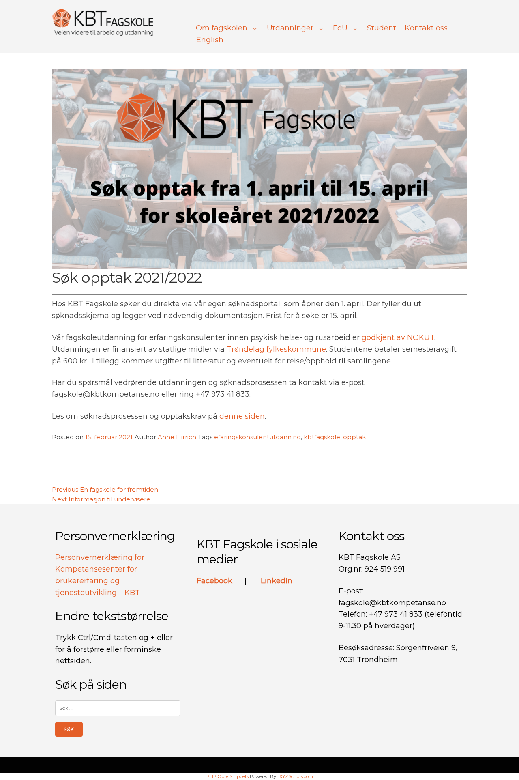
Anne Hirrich (177, 437)
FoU (340, 28)
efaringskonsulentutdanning (257, 437)
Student (381, 28)
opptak (354, 437)
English (209, 39)
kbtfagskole (322, 437)
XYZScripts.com (296, 776)
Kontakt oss (426, 28)
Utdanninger (290, 28)
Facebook (215, 580)
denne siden (242, 416)
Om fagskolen (221, 28)
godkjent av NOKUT (398, 337)
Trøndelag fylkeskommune (276, 349)
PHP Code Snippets (227, 776)
